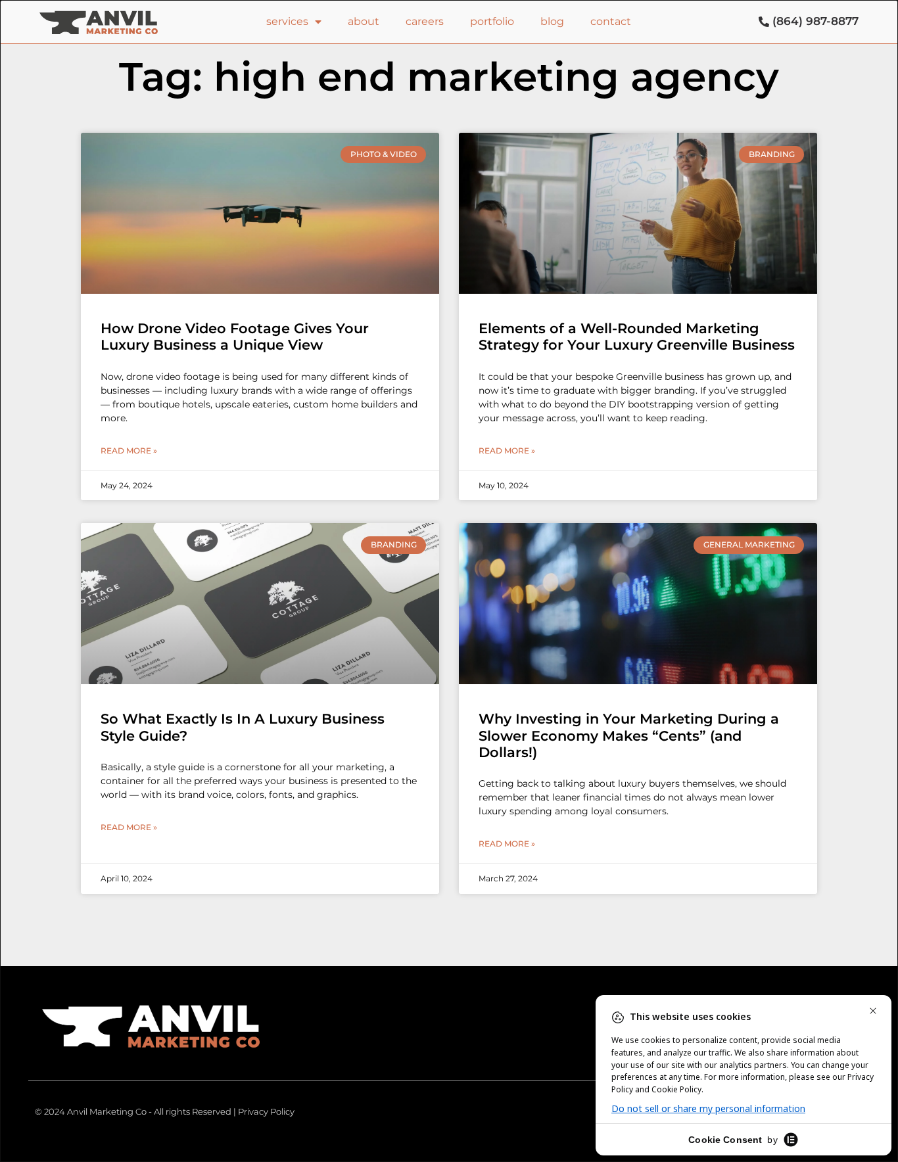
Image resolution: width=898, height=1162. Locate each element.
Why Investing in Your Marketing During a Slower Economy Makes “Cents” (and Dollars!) (629, 735)
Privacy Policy (266, 1111)
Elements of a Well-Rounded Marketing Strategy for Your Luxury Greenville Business (637, 336)
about (363, 21)
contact (610, 21)
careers (425, 21)
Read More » (129, 450)
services (287, 21)
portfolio (492, 21)
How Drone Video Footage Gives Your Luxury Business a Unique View (235, 336)
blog (552, 21)
